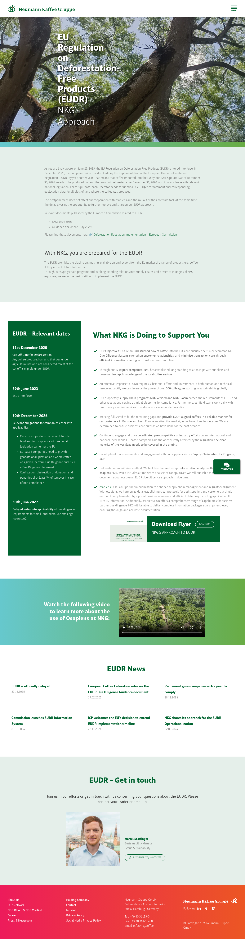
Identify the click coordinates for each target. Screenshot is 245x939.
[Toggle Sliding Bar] (234, 8)
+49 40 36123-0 (139, 916)
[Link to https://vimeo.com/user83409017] (213, 909)
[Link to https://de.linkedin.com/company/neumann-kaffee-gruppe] (199, 909)
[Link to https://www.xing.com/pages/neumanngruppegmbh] (206, 909)
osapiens (105, 487)
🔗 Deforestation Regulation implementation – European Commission (133, 234)
